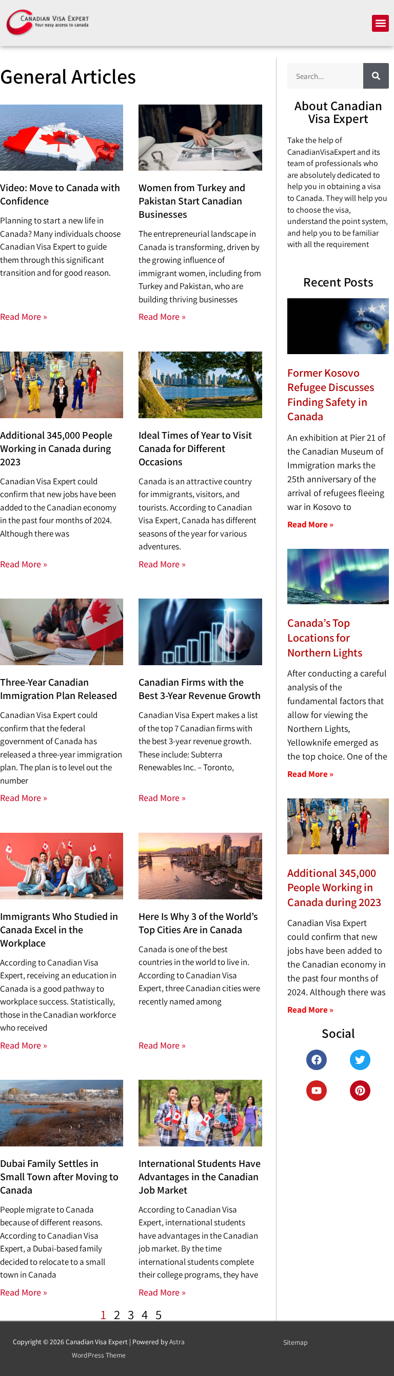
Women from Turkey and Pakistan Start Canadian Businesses (192, 201)
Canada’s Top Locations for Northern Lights (324, 637)
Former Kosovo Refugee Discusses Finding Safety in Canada (330, 394)
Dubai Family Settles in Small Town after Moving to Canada (59, 1177)
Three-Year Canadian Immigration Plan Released (58, 688)
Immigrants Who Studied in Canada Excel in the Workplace (59, 930)
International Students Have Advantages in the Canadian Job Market (200, 1177)
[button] (380, 23)
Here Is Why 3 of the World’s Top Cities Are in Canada (198, 923)
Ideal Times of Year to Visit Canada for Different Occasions (195, 448)
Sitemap (295, 1342)
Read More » (23, 316)
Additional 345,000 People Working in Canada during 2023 (56, 448)
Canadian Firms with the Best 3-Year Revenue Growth (200, 688)
